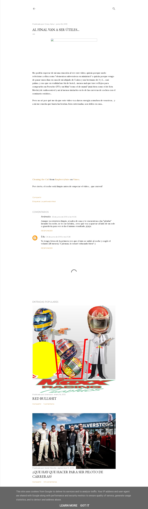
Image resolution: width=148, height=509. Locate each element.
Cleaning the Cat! (40, 179)
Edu (43, 236)
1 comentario (49, 404)
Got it (84, 505)
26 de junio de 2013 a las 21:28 (58, 237)
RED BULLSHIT (44, 398)
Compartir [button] (36, 197)
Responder (47, 231)
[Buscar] (114, 8)
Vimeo (76, 179)
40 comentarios (50, 482)
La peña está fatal (48, 201)
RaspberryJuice (62, 179)
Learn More (68, 505)
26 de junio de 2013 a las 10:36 (64, 217)
